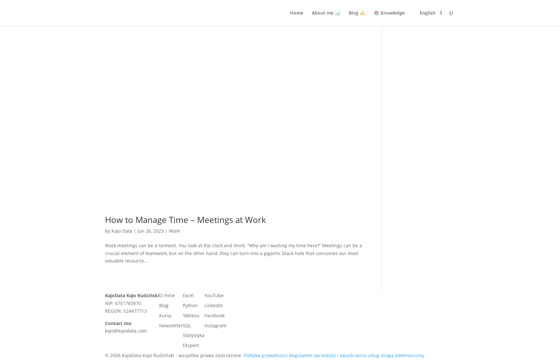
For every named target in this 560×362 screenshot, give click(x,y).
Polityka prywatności (266, 355)
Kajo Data (121, 231)
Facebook (214, 315)
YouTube (214, 295)
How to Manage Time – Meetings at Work (185, 220)
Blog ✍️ (357, 13)
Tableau (191, 315)
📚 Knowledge (389, 13)
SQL (187, 325)
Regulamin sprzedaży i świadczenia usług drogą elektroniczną (356, 355)
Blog (164, 305)
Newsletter (171, 325)
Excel (188, 295)
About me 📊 (326, 13)
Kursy (165, 315)
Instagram (215, 325)
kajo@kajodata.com (126, 331)
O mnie (167, 295)
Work (174, 231)
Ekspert (191, 345)
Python (190, 305)
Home (296, 13)
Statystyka (193, 335)
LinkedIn (213, 305)
